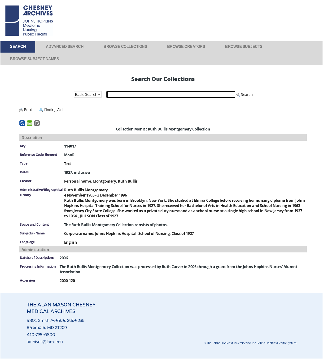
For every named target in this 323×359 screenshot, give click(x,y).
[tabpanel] (161, 181)
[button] (244, 94)
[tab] (17, 46)
